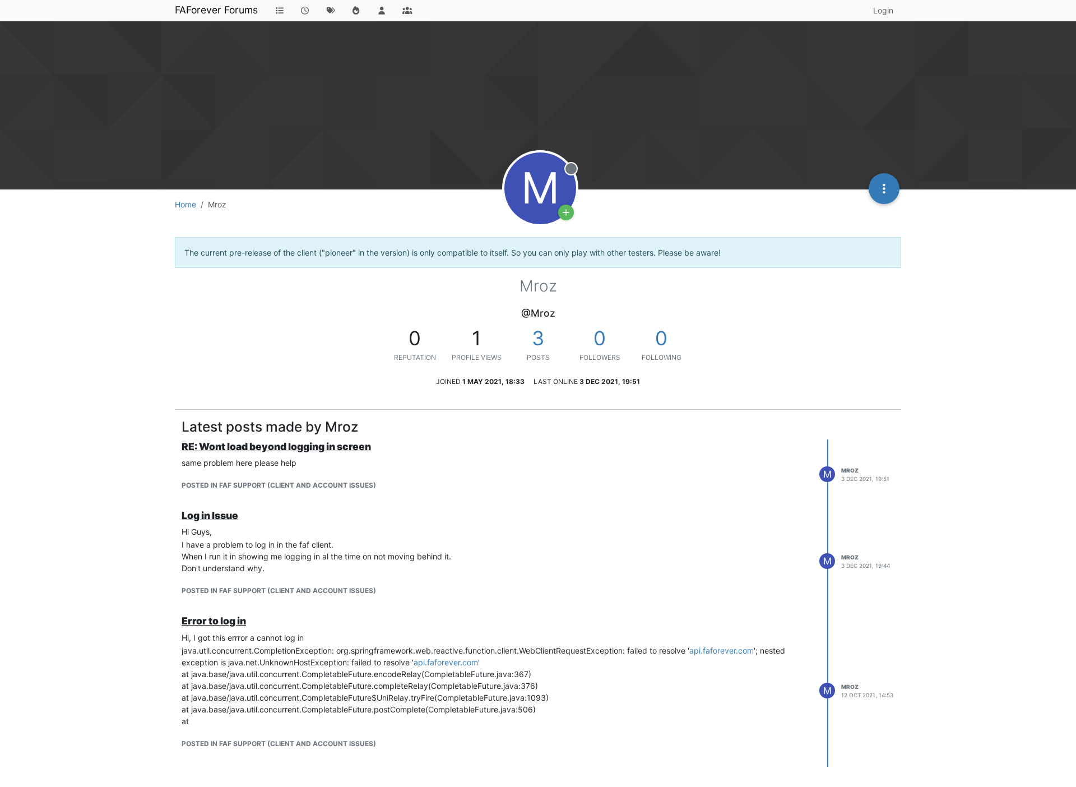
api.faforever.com (721, 650)
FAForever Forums (216, 10)
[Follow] (566, 212)
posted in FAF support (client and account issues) (279, 485)
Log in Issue (210, 515)
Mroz (850, 470)
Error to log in (214, 621)
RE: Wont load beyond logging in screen (276, 446)
